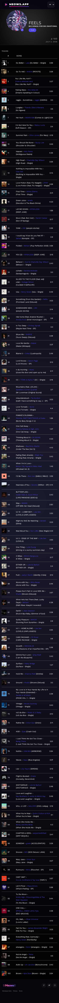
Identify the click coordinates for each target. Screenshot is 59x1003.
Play (32, 30)
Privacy (15, 991)
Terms (20, 991)
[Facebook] (44, 985)
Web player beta (7, 991)
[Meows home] (21, 985)
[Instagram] (55, 985)
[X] (49, 985)
